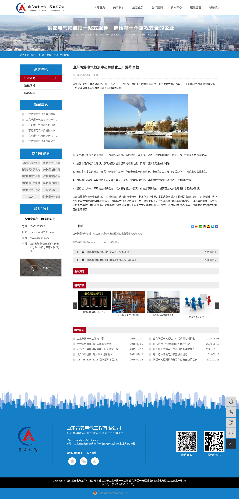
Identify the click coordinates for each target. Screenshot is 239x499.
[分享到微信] (200, 226)
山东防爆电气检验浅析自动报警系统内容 (43, 124)
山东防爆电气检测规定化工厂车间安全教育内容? (43, 135)
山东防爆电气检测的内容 (90, 338)
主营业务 (137, 7)
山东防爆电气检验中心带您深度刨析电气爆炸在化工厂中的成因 (186, 338)
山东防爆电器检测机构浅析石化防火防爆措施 (111, 260)
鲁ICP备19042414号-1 (124, 484)
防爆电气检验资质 (31, 162)
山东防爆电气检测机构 (130, 233)
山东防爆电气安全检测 (107, 233)
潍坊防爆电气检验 (31, 183)
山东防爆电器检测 (51, 169)
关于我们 (118, 7)
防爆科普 (29, 93)
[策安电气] (231, 402)
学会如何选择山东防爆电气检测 (94, 343)
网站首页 (99, 7)
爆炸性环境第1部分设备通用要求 (95, 354)
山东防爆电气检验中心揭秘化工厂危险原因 (43, 114)
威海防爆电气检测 (51, 196)
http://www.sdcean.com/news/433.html (101, 242)
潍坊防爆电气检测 (31, 176)
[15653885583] (231, 412)
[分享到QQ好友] (204, 226)
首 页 (41, 54)
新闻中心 (176, 7)
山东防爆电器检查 (51, 183)
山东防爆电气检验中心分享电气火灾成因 (43, 119)
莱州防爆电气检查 (31, 189)
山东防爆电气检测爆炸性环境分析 (171, 343)
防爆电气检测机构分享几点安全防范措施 (175, 359)
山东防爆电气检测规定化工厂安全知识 (43, 141)
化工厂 (30, 196)
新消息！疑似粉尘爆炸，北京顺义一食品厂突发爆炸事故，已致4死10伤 (110, 349)
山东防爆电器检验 (51, 176)
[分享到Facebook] (216, 226)
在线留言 (195, 7)
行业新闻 (64, 54)
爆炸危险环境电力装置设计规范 (170, 354)
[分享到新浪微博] (196, 226)
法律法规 (29, 85)
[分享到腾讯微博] (212, 226)
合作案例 (157, 7)
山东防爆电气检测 (51, 162)
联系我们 (214, 7)
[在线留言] (231, 433)
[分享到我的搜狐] (208, 226)
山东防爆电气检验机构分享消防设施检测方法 (43, 130)
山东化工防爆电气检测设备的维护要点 (174, 349)
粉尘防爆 (50, 189)
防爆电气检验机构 (31, 169)
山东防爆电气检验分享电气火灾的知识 (108, 252)
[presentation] (75, 305)
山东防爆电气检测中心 (84, 233)
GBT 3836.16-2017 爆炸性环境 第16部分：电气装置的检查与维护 (110, 359)
